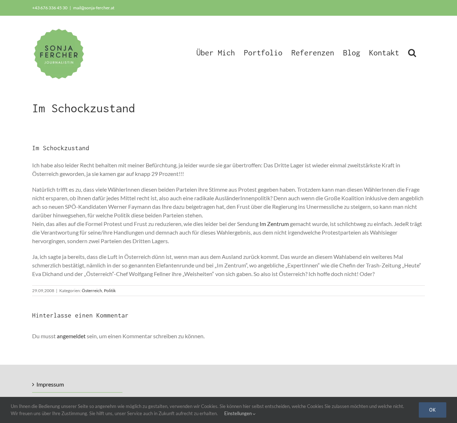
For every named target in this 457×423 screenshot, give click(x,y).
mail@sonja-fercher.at (93, 7)
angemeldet (71, 336)
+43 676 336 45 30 (49, 7)
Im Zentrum (274, 223)
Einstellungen (238, 413)
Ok (432, 410)
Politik (110, 290)
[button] (412, 52)
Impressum (50, 384)
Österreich (92, 290)
